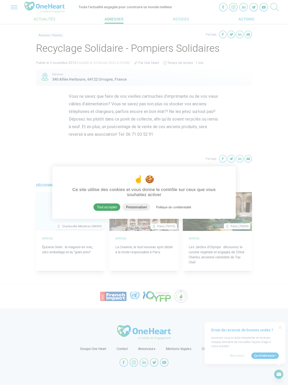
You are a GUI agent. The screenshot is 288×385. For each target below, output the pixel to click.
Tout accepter (107, 207)
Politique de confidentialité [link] (173, 207)
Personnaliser (136, 207)
